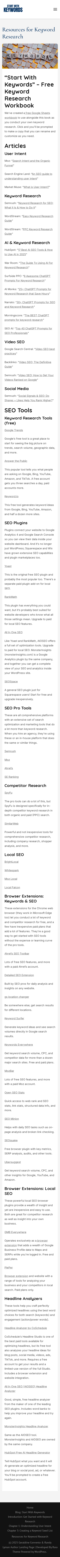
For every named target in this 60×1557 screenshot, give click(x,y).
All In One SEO (14, 632)
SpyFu (8, 792)
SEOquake (11, 1140)
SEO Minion (12, 1118)
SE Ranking (12, 776)
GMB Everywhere (15, 1232)
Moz (7, 759)
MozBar (9, 1070)
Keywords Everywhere (19, 1044)
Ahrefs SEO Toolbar (17, 953)
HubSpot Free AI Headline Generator (27, 1452)
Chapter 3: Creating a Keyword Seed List (30, 1530)
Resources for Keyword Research (30, 1536)
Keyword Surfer (14, 1018)
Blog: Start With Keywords (30, 1512)
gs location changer (17, 996)
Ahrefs (9, 768)
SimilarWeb (11, 823)
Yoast (8, 566)
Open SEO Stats (15, 1092)
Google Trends (14, 430)
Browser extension (16, 1276)
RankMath (11, 596)
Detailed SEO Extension (19, 975)
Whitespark (12, 870)
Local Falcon (12, 887)
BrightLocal (11, 861)
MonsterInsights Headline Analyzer (26, 1426)
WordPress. (41, 1551)
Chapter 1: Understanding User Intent (30, 1526)
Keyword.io (11, 496)
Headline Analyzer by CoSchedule (26, 1328)
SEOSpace (11, 681)
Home (30, 1507)
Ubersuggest (13, 1162)
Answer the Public (16, 460)
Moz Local (11, 878)
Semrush (10, 751)
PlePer (9, 1267)
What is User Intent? (36, 187)
